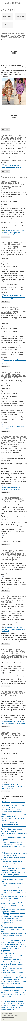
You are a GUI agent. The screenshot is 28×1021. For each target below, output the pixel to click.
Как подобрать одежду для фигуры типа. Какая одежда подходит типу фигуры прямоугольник (13, 983)
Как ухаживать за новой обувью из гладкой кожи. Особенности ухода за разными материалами (12, 1007)
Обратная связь (5, 1019)
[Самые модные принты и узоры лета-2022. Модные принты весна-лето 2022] (14, 91)
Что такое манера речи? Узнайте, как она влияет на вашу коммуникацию (13, 873)
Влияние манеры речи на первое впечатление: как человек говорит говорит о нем (13, 892)
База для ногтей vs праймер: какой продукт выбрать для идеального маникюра (13, 960)
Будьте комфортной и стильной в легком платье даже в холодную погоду (13, 978)
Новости (14, 6)
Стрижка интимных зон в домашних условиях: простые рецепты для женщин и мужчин (13, 929)
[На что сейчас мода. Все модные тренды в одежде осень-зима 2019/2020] (14, 535)
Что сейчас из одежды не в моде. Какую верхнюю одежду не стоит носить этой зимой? (13, 598)
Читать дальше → (5, 129)
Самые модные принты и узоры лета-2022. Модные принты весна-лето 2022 (13, 34)
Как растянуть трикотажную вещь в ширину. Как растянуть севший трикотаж (12, 1002)
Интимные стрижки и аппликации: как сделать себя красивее (12, 969)
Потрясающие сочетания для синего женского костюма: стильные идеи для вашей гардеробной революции (14, 902)
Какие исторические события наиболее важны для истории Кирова (13, 869)
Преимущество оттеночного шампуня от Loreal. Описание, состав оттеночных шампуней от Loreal (13, 935)
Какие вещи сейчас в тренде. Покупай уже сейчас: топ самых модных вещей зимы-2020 (13, 374)
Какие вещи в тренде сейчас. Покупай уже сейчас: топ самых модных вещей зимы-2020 (13, 309)
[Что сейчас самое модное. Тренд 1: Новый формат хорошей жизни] (14, 723)
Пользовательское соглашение (12, 1015)
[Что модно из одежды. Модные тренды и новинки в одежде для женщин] (14, 167)
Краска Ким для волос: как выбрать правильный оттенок (12, 921)
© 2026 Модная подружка (7, 1013)
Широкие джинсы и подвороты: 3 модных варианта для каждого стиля (14, 854)
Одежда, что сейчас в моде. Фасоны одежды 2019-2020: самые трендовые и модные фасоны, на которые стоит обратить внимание (14, 440)
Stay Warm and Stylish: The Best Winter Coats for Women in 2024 (13, 910)
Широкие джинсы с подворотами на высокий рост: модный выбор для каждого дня (13, 846)
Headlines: (6, 867)
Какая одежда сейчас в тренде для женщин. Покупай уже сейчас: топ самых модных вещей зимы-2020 (12, 184)
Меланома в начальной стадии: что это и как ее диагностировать (13, 952)
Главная (7, 6)
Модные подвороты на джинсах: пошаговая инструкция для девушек (11, 841)
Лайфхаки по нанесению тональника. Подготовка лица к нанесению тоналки (12, 925)
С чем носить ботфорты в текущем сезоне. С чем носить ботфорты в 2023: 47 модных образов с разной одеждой (13, 974)
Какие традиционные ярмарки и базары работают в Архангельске (13, 806)
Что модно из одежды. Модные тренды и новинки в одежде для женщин (13, 136)
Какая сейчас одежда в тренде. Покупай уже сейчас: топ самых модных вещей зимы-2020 (13, 245)
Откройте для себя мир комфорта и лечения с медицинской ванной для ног (12, 988)
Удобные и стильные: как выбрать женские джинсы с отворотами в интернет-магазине (13, 863)
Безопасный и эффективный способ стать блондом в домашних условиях (14, 897)
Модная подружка (14, 3)
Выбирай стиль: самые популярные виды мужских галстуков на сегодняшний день (14, 991)
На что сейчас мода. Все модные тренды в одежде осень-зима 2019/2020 (12, 499)
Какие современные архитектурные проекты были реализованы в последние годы (13, 811)
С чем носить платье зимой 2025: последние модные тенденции (11, 823)
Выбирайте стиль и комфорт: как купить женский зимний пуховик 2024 (13, 917)
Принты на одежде (7, 25)
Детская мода (20, 16)
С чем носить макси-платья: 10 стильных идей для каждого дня (13, 827)
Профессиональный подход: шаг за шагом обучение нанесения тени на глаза (13, 940)
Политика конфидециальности (8, 1017)
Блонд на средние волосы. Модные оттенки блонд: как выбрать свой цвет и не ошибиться (13, 964)
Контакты (4, 1015)
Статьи (20, 6)
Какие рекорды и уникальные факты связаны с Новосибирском (12, 830)
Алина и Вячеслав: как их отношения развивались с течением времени (12, 999)
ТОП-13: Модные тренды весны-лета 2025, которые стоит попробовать (14, 816)
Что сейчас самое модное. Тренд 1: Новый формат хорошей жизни (13, 693)
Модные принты (7, 16)
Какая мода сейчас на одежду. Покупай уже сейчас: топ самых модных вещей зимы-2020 (13, 734)
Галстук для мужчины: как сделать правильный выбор (11, 956)
